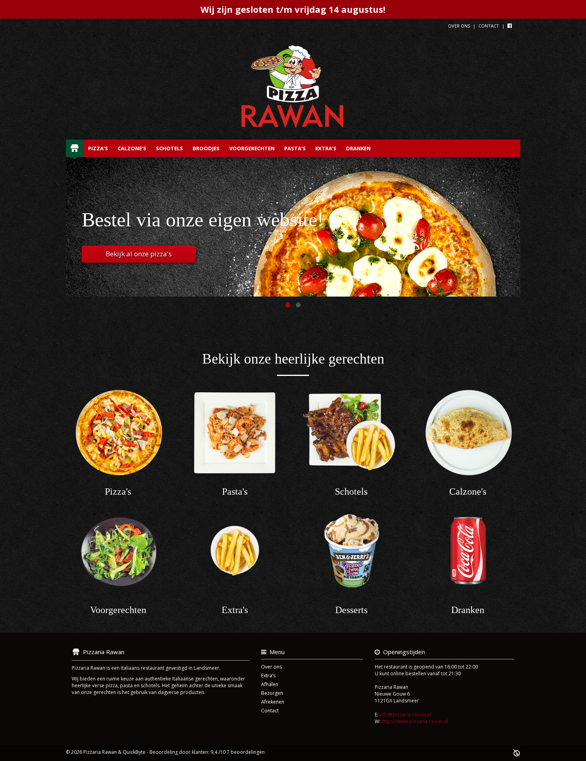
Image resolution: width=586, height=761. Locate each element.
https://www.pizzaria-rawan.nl (414, 721)
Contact (488, 26)
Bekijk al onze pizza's (139, 253)
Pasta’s (295, 148)
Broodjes (206, 148)
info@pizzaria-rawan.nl (405, 714)
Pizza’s (98, 148)
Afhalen (269, 684)
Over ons (459, 26)
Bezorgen (272, 693)
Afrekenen (272, 701)
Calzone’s (132, 148)
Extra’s (325, 148)
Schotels (169, 148)
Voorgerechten (252, 148)
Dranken (358, 148)
